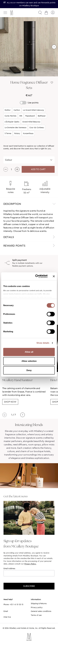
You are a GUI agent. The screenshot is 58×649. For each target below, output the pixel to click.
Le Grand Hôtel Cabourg (33, 110)
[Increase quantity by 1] (17, 169)
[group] (29, 46)
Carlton (17, 110)
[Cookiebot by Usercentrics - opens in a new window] (36, 276)
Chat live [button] (7, 617)
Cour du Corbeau (36, 127)
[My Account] (52, 12)
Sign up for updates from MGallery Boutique (21, 543)
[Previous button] (4, 415)
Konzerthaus (28, 133)
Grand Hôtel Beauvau (31, 121)
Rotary (17, 133)
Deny (29, 370)
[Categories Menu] (5, 12)
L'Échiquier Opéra (12, 121)
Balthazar (42, 115)
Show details (42, 343)
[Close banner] (54, 276)
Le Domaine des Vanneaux (15, 127)
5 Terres (8, 133)
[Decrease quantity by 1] (5, 169)
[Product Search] (40, 12)
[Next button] (22, 415)
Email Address (9, 568)
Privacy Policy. (30, 563)
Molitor (8, 110)
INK (20, 115)
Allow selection (29, 361)
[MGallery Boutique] (17, 12)
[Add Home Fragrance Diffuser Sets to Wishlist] (52, 82)
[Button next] (54, 47)
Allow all (29, 352)
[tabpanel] (29, 221)
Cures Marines (10, 115)
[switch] (51, 314)
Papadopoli (30, 115)
